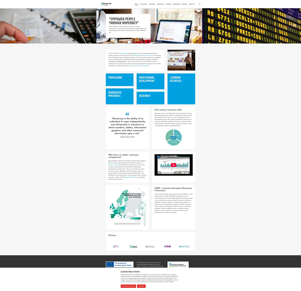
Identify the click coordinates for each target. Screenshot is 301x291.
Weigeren (141, 286)
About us (192, 4)
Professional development (147, 79)
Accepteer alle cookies (128, 286)
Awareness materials (115, 94)
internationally (147, 55)
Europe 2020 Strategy (131, 177)
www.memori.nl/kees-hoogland (140, 65)
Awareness (152, 4)
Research (184, 4)
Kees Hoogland (123, 53)
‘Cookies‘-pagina (169, 281)
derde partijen (136, 274)
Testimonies (160, 4)
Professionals (176, 4)
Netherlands (136, 55)
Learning (168, 4)
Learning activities (175, 79)
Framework (143, 4)
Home (136, 4)
